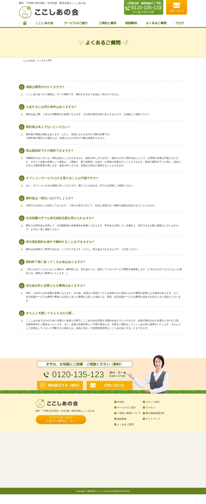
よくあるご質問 (156, 23)
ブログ (179, 23)
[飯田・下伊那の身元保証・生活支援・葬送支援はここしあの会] (103, 460)
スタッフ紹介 (153, 402)
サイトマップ (153, 419)
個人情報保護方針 (155, 413)
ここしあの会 (44, 23)
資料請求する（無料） (64, 385)
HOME (120, 402)
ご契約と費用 (107, 23)
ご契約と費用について (129, 413)
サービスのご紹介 (76, 23)
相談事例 (131, 23)
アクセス (150, 407)
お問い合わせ (114, 385)
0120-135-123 (146, 7)
